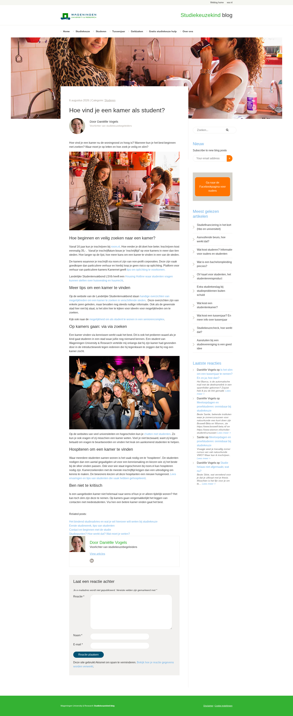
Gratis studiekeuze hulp (163, 31)
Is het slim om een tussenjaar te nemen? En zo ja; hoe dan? (214, 373)
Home (66, 31)
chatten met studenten (157, 434)
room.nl (115, 246)
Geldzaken (137, 31)
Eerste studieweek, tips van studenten (92, 525)
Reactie (78, 596)
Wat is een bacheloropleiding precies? (214, 264)
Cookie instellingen (223, 706)
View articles (97, 553)
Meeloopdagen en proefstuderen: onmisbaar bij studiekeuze (214, 406)
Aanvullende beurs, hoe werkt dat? (211, 239)
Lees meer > (224, 432)
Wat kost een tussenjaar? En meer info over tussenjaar (214, 317)
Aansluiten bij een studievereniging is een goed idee (214, 344)
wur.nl (229, 2)
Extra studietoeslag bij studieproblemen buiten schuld (211, 290)
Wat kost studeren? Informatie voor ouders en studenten (214, 251)
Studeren (101, 31)
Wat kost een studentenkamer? (207, 305)
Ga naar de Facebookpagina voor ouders (212, 186)
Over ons (188, 31)
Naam (77, 635)
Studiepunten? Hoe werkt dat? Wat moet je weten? (99, 533)
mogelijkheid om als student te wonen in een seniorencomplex (126, 319)
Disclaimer (208, 706)
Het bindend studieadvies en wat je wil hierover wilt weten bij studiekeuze (113, 521)
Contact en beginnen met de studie (90, 529)
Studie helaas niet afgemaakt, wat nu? (213, 466)
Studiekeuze (83, 31)
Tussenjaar (118, 31)
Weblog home (217, 2)
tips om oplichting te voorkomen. (146, 269)
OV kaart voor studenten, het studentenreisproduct (214, 276)
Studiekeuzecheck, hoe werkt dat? (214, 329)
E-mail (78, 644)
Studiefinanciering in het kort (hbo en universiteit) (214, 226)
